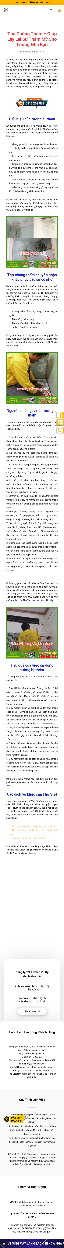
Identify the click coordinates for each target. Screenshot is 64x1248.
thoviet (26, 51)
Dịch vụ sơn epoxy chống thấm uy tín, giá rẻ (33, 826)
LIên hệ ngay (31, 1011)
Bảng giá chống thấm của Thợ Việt (28, 838)
